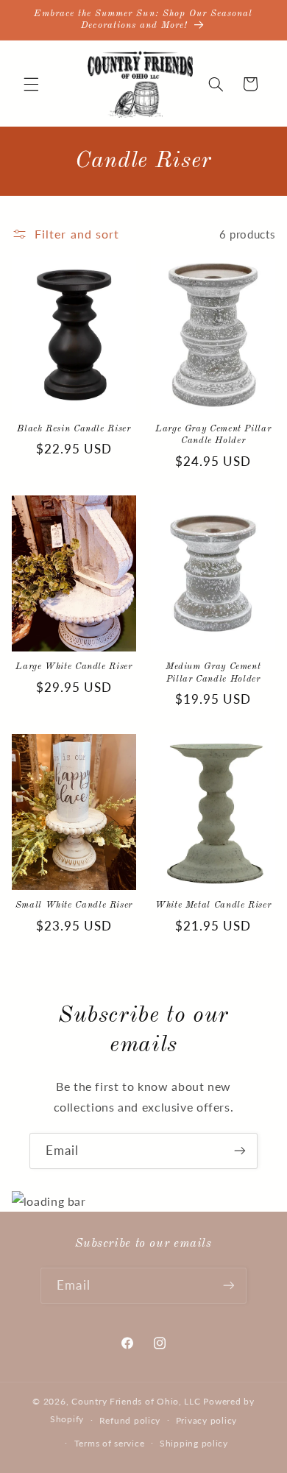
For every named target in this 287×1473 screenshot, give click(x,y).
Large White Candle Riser (73, 666)
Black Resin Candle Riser (73, 429)
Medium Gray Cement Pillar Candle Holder (213, 672)
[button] (31, 84)
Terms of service (109, 1443)
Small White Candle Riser (73, 905)
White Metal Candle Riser (213, 905)
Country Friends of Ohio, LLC (136, 1401)
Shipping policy (194, 1443)
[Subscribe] (240, 1151)
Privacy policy (206, 1420)
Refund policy (130, 1420)
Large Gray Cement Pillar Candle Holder (213, 434)
